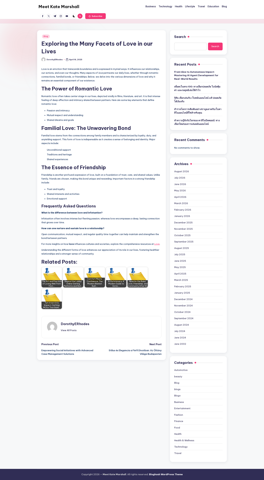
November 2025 (183, 228)
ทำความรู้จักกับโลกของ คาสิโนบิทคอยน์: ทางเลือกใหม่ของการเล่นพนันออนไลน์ (197, 122)
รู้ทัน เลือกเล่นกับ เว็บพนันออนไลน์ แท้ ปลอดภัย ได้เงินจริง (197, 99)
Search (180, 37)
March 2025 (181, 280)
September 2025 (183, 241)
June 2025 (180, 260)
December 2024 (183, 299)
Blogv (177, 395)
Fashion (178, 414)
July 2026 (179, 177)
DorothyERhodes (75, 324)
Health (178, 433)
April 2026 (180, 196)
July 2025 (179, 254)
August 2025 (181, 248)
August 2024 (181, 324)
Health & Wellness (184, 440)
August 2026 (181, 171)
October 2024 (182, 312)
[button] (95, 16)
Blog (46, 36)
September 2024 (183, 318)
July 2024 (179, 331)
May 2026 (180, 190)
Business (179, 402)
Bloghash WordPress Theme (166, 474)
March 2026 (181, 203)
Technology (181, 446)
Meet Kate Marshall (58, 6)
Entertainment (182, 408)
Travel (177, 453)
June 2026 (180, 184)
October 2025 (182, 235)
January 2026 (182, 216)
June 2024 (180, 337)
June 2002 (180, 343)
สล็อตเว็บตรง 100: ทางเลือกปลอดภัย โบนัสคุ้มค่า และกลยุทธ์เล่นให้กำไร (197, 88)
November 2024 (183, 305)
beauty (178, 376)
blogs (177, 389)
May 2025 (180, 267)
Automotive (181, 370)
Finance (178, 421)
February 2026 (182, 209)
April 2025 (180, 273)
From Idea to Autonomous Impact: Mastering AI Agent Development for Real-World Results (196, 75)
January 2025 (182, 292)
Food (177, 427)
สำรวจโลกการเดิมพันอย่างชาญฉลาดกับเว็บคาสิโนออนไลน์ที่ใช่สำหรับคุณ (198, 111)
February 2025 (182, 286)
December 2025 (183, 222)
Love (157, 244)
